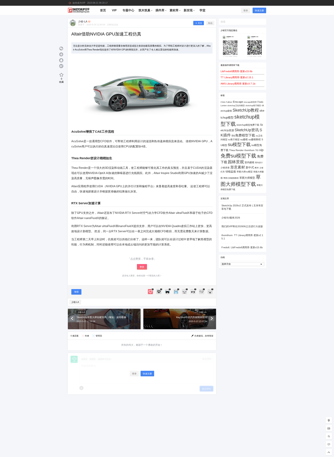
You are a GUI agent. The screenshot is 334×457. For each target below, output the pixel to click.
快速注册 (259, 10)
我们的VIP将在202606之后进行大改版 (242, 226)
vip (261, 150)
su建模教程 (254, 139)
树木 (257, 168)
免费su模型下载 (238, 156)
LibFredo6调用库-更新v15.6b (236, 71)
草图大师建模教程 (231, 178)
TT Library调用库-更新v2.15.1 (237, 77)
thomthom (249, 150)
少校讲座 (225, 167)
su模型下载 (239, 144)
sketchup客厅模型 (253, 105)
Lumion (224, 105)
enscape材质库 (250, 102)
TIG (257, 150)
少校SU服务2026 (230, 217)
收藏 (61, 80)
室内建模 (249, 162)
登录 (245, 10)
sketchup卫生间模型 (236, 105)
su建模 (244, 139)
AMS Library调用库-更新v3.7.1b (238, 83)
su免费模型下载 (243, 135)
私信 (210, 23)
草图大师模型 (247, 177)
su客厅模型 (234, 139)
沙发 (261, 168)
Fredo (260, 102)
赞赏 (142, 267)
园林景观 (236, 162)
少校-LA (75, 302)
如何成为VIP (90, 3)
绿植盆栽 (230, 171)
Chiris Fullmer (226, 102)
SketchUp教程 (246, 110)
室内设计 (259, 162)
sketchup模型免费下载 (247, 125)
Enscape (238, 101)
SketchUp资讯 (247, 130)
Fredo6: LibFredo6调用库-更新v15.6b (242, 247)
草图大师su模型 (245, 172)
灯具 (223, 172)
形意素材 (237, 167)
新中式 (250, 167)
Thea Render (236, 150)
